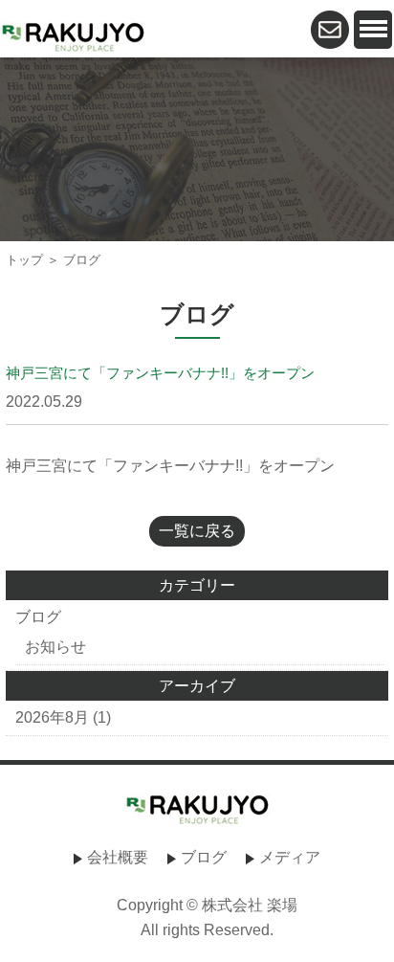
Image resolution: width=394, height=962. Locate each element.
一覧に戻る (197, 531)
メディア (289, 857)
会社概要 (117, 857)
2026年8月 (52, 717)
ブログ (38, 617)
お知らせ (55, 646)
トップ (24, 260)
